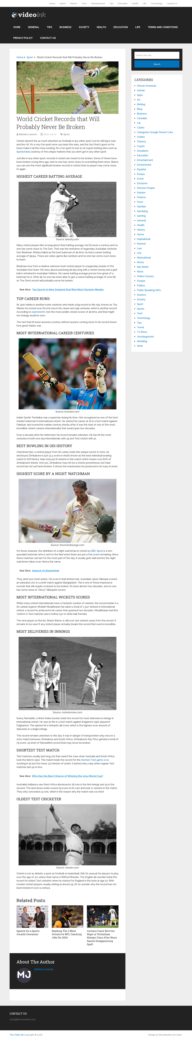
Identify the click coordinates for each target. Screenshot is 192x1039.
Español (141, 169)
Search (157, 64)
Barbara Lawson (28, 134)
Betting (141, 104)
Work (140, 345)
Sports (63, 3)
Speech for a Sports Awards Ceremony (27, 932)
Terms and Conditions (163, 27)
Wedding (142, 341)
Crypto (141, 146)
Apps (140, 95)
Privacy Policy (23, 38)
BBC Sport (97, 550)
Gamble (141, 206)
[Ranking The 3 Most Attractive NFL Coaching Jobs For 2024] (67, 916)
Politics (141, 285)
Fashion (73, 3)
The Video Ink (17, 1035)
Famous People (146, 188)
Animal (141, 90)
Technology (156, 3)
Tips (111, 3)
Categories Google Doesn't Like (155, 132)
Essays (141, 174)
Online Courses (145, 276)
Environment (144, 164)
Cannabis (142, 118)
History (141, 229)
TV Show (142, 332)
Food (140, 201)
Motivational (144, 257)
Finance (141, 197)
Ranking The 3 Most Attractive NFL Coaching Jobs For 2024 (67, 934)
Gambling (142, 211)
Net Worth (142, 267)
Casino (140, 127)
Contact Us (172, 3)
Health (135, 3)
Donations (142, 150)
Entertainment (98, 3)
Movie (140, 262)
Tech (84, 3)
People (141, 280)
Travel (140, 327)
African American (146, 85)
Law (139, 248)
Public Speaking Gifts (149, 290)
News (140, 271)
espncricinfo (38, 311)
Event (140, 178)
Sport (66, 134)
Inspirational (143, 239)
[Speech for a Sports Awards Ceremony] (32, 916)
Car (139, 123)
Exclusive (142, 183)
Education (123, 3)
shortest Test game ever (95, 759)
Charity (141, 136)
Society (84, 27)
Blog (139, 109)
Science (141, 294)
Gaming (141, 215)
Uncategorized (145, 336)
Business (65, 27)
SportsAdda (23, 151)
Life (144, 3)
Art (138, 99)
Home (52, 3)
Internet (141, 243)
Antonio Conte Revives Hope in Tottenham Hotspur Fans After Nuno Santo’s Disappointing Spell (102, 937)
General (33, 27)
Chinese (141, 141)
